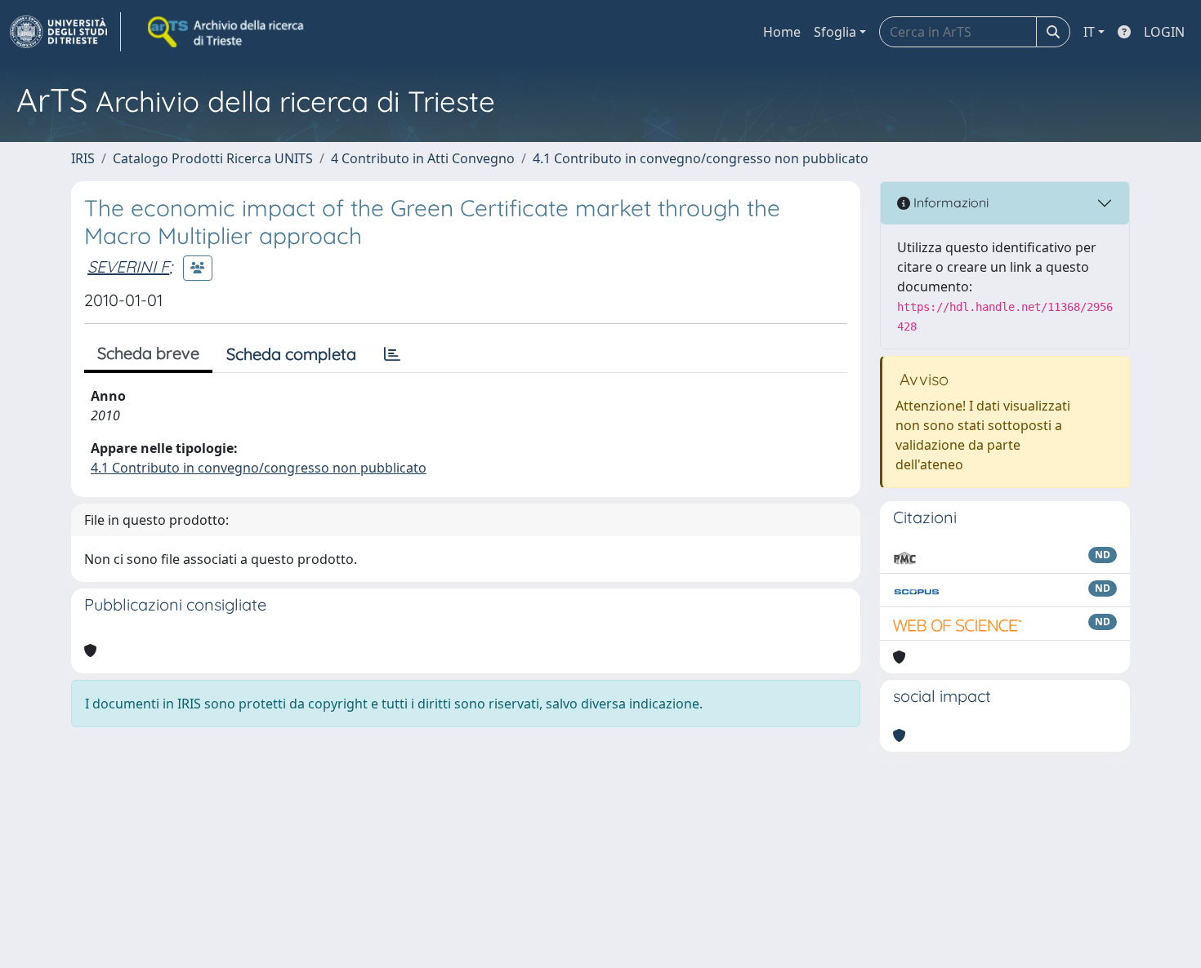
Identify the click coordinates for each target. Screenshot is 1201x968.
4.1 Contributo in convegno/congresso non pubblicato (700, 158)
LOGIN (1164, 32)
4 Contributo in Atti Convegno (423, 158)
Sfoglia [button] (835, 32)
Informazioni (949, 202)
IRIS (83, 158)
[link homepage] (65, 31)
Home (782, 32)
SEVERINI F (128, 266)
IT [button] (1089, 32)
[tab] (392, 354)
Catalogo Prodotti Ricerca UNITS (213, 158)
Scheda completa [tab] (291, 354)
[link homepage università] (227, 31)
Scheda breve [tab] (148, 353)
